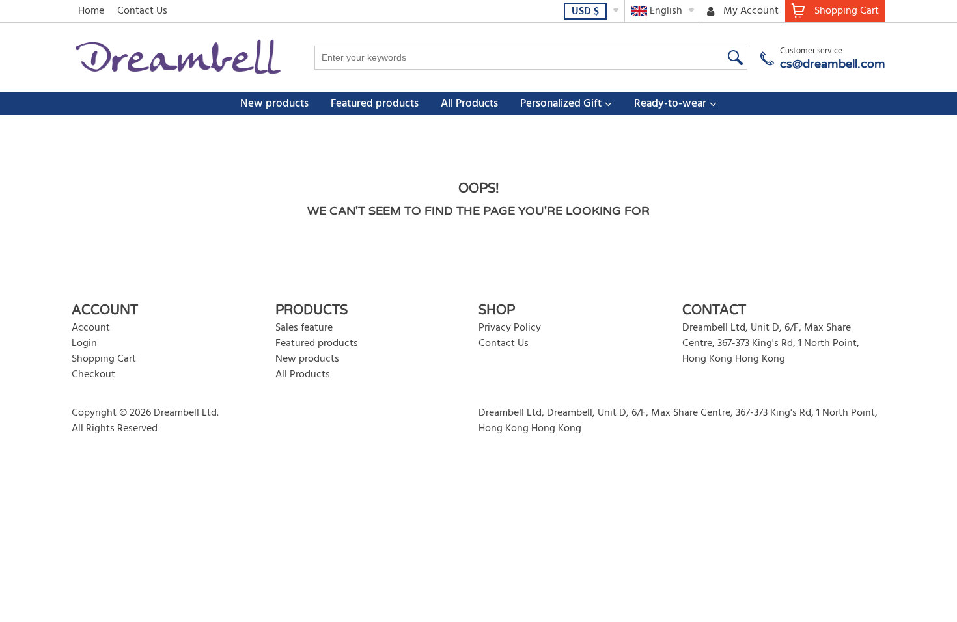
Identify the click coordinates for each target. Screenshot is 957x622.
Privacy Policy (509, 327)
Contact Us (142, 11)
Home (91, 11)
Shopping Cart (104, 359)
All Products (469, 104)
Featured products (375, 104)
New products (274, 104)
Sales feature (304, 327)
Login (84, 343)
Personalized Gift (561, 104)
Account (91, 327)
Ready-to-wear (670, 104)
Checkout (93, 374)
